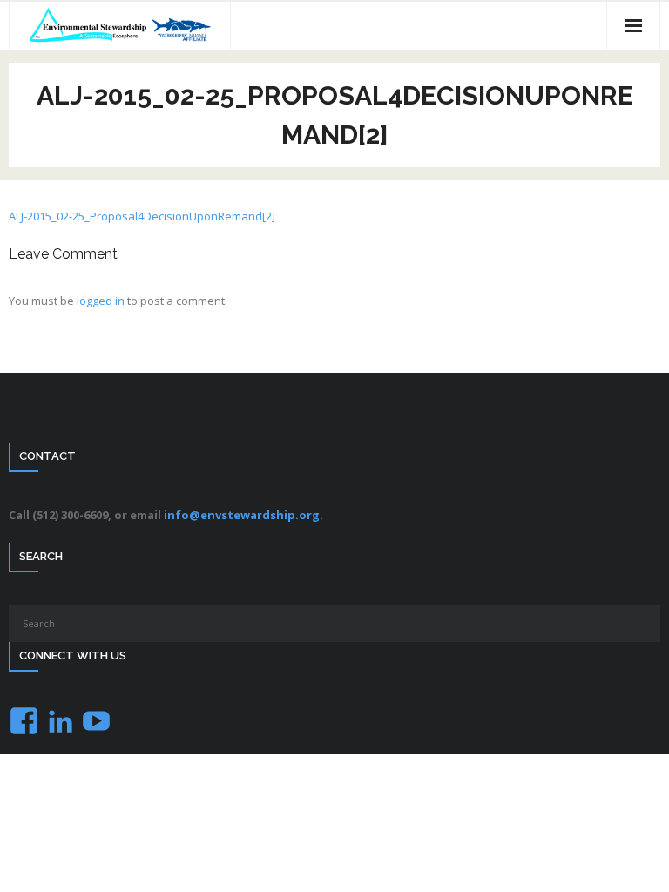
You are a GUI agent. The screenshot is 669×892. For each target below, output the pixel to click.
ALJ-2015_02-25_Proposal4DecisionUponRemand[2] (142, 216)
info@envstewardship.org (242, 515)
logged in (101, 300)
